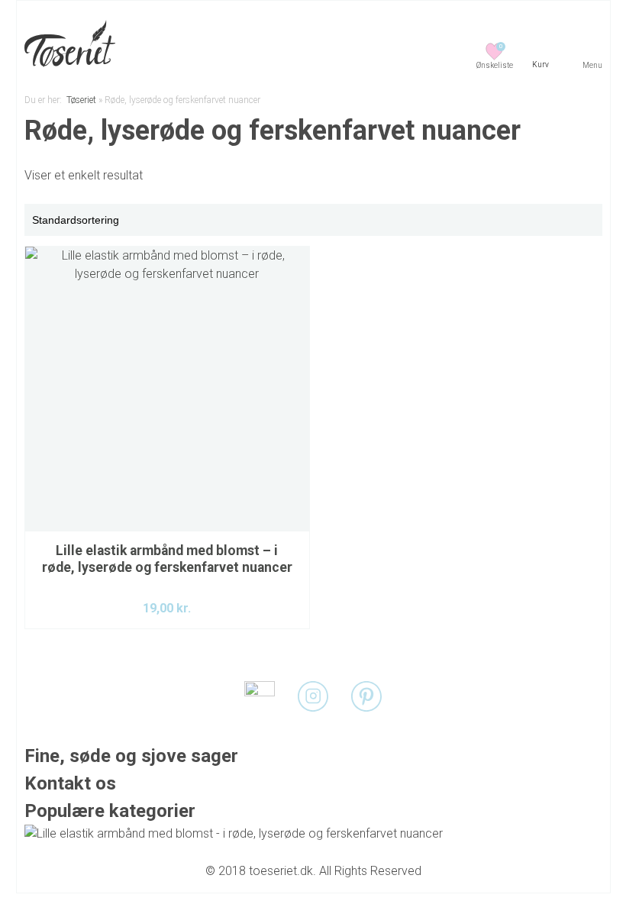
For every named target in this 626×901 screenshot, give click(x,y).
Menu (592, 65)
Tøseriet (81, 100)
